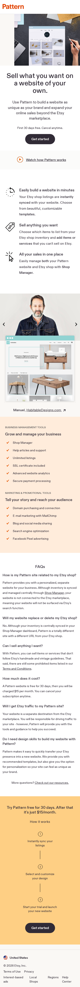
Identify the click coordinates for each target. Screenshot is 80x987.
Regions (53, 977)
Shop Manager (54, 592)
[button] (15, 957)
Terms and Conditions (17, 668)
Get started (40, 139)
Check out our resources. (52, 782)
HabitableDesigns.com (44, 410)
